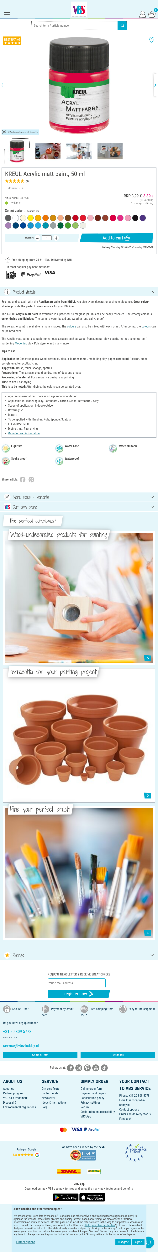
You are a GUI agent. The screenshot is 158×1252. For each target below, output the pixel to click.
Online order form (92, 1088)
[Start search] (122, 25)
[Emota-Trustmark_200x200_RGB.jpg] (135, 1152)
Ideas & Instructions (54, 1102)
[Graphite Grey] (8, 218)
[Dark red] (75, 218)
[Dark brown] (68, 218)
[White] (16, 218)
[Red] (83, 218)
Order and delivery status (135, 1114)
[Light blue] (30, 225)
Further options (25, 1242)
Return (85, 1107)
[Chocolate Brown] (98, 218)
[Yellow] (30, 218)
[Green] (60, 225)
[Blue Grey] (53, 225)
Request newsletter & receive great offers (79, 974)
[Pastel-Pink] (90, 218)
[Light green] (68, 225)
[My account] (142, 14)
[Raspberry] (128, 218)
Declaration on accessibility (98, 1112)
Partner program (13, 1093)
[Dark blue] (16, 225)
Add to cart (113, 238)
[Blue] (23, 225)
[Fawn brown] (105, 218)
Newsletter (48, 1098)
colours (71, 326)
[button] (6, 84)
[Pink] (120, 218)
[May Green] (75, 225)
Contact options (129, 1109)
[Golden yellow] (38, 218)
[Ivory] (23, 218)
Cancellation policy (92, 1098)
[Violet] (143, 218)
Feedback (118, 1055)
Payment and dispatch (94, 1093)
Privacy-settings (90, 1102)
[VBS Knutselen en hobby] (79, 9)
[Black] (135, 218)
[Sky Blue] (38, 225)
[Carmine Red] (113, 218)
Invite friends (50, 1093)
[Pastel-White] (83, 225)
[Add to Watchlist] (151, 40)
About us (8, 1088)
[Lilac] (8, 225)
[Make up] (60, 218)
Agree (138, 1242)
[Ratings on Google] (26, 1152)
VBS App (86, 1116)
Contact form (40, 1055)
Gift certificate (51, 1088)
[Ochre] (53, 218)
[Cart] (151, 14)
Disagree (123, 1242)
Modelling (21, 343)
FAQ (44, 1107)
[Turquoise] (45, 225)
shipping (149, 203)
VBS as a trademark (15, 1098)
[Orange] (45, 218)
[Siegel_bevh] (83, 1155)
